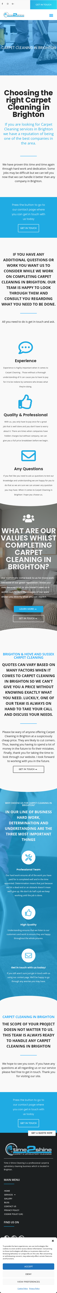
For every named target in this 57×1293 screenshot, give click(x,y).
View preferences (28, 1281)
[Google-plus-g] (13, 4)
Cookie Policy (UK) (13, 1214)
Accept (28, 1266)
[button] (52, 1240)
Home (7, 1190)
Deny (28, 1274)
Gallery (8, 1198)
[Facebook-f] (3, 4)
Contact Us (10, 1206)
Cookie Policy (23, 1288)
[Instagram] (8, 4)
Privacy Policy (34, 1288)
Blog (6, 1202)
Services (8, 1194)
